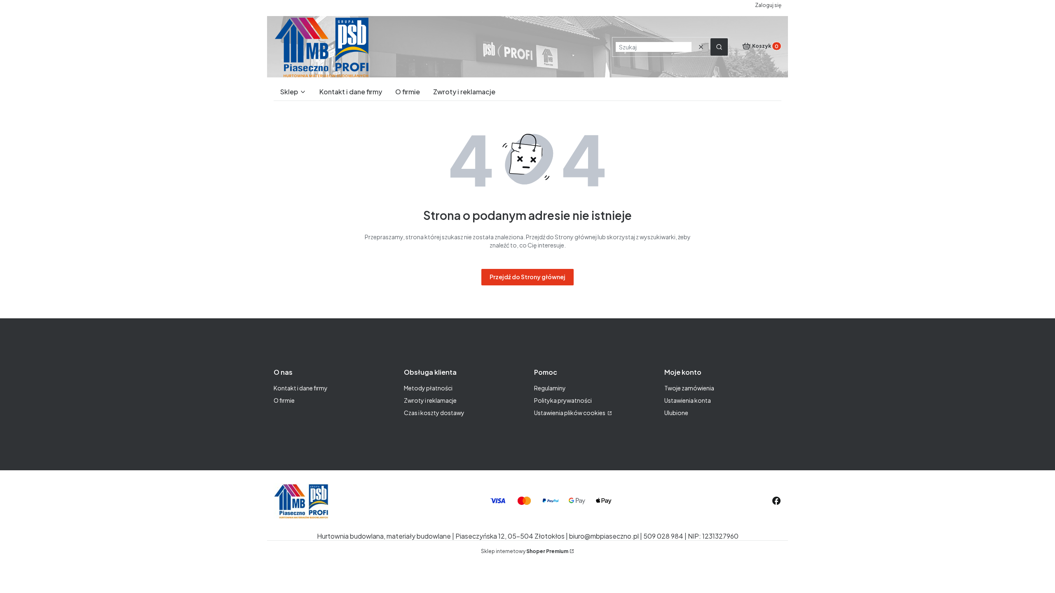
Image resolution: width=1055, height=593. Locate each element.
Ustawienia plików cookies (570, 412)
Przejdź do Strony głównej (527, 276)
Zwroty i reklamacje (430, 400)
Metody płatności (428, 388)
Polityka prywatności (563, 400)
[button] (719, 47)
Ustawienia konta (687, 400)
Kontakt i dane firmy (301, 388)
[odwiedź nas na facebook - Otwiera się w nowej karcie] (776, 501)
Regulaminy (550, 388)
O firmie (284, 400)
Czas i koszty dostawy (434, 412)
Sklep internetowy (524, 551)
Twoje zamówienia (689, 388)
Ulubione (676, 412)
